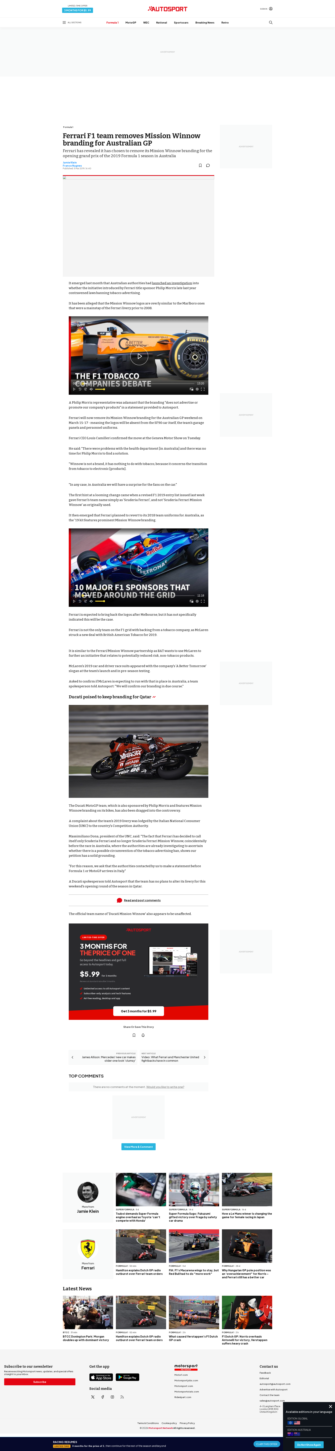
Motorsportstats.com (186, 1391)
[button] (139, 356)
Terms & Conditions (148, 1423)
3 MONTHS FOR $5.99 (77, 10)
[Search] (270, 22)
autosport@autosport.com (275, 1384)
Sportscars (181, 22)
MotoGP (130, 22)
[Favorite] (200, 165)
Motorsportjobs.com (186, 1380)
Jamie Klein (70, 162)
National (161, 22)
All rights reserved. (184, 1428)
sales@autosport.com (272, 1400)
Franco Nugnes (72, 165)
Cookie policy (169, 1423)
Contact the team (270, 1395)
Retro (225, 22)
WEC (146, 22)
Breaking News (204, 22)
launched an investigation (172, 283)
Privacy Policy (187, 1423)
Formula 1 (112, 22)
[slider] (138, 383)
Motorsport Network (160, 1428)
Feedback (265, 1372)
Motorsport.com (183, 1386)
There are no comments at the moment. (138, 1087)
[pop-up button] (197, 389)
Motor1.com (181, 1374)
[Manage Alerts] (143, 1035)
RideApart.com (182, 1397)
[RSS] (122, 1396)
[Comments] (209, 165)
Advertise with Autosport (274, 1389)
